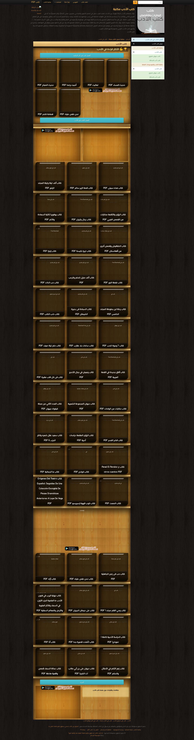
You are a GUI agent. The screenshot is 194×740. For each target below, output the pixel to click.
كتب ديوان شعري (154, 56)
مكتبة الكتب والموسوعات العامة (152, 64)
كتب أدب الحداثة (155, 60)
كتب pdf (90, 730)
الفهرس (75, 2)
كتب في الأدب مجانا (106, 721)
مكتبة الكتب (47, 2)
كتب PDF (35, 2)
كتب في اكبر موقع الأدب (90, 721)
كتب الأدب (158, 52)
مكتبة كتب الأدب (157, 48)
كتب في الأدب (102, 39)
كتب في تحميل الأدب (119, 721)
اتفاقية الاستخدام (105, 730)
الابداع (128, 39)
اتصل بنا (95, 730)
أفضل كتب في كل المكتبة (81, 55)
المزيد (82, 682)
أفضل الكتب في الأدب (82, 120)
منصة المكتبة (129, 730)
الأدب (129, 721)
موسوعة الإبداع (95, 735)
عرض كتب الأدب (157, 43)
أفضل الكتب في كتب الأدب (154, 39)
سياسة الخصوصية (118, 730)
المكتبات (58, 2)
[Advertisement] (81, 528)
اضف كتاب (84, 2)
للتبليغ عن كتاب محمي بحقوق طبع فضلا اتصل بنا (63, 726)
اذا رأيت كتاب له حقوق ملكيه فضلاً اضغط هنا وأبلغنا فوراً (86, 733)
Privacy (82, 730)
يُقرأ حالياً (67, 2)
